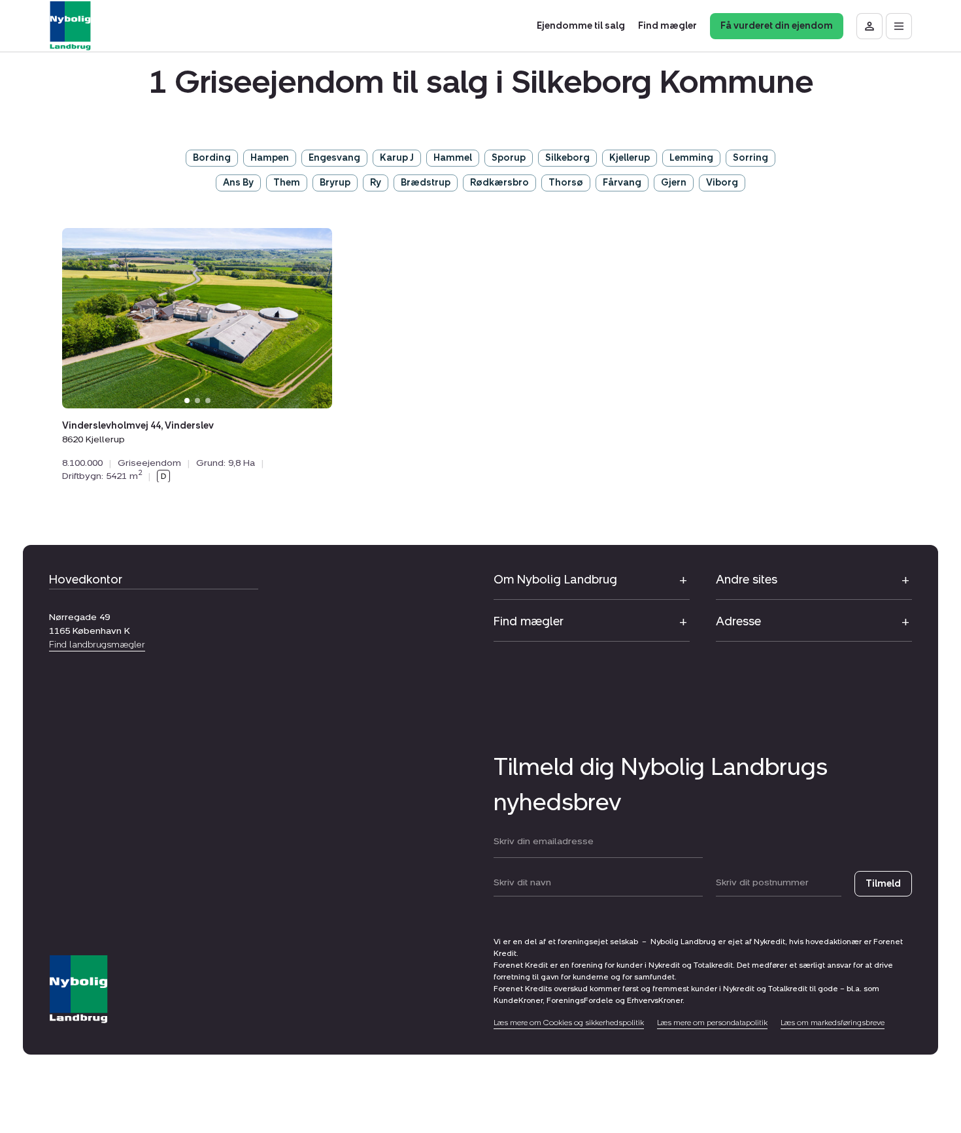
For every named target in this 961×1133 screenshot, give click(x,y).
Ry (375, 182)
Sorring (750, 157)
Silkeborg (567, 157)
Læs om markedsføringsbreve (833, 1022)
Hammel (452, 157)
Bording (212, 157)
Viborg (722, 182)
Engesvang (334, 157)
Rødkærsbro (499, 182)
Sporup (509, 157)
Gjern (673, 182)
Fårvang (622, 182)
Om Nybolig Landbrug (555, 579)
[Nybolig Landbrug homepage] (78, 989)
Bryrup (335, 182)
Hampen (269, 157)
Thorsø (565, 182)
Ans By (238, 182)
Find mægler (529, 621)
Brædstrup (425, 182)
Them (286, 182)
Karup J (397, 157)
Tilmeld (883, 883)
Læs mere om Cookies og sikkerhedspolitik (569, 1022)
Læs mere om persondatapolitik (712, 1022)
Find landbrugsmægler (97, 644)
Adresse (738, 621)
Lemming (691, 157)
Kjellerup (629, 157)
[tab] (187, 399)
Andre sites (746, 579)
